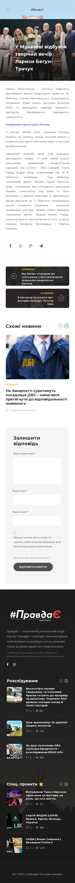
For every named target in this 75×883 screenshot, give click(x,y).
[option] (37, 372)
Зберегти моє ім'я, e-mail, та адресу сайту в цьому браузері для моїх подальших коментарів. (37, 542)
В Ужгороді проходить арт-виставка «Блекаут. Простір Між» (35, 300)
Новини (21, 39)
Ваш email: (20, 511)
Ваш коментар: (24, 453)
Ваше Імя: (20, 490)
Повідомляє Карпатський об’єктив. (28, 124)
